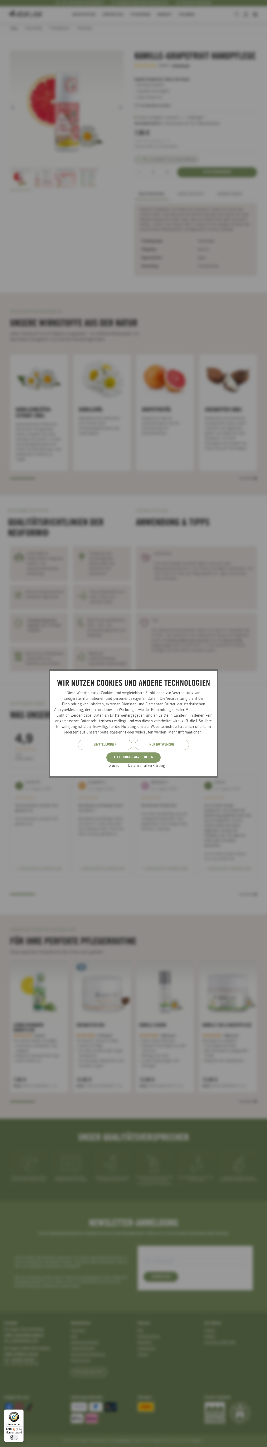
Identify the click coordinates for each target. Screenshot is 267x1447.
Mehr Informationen (185, 733)
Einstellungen (105, 744)
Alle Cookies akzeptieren (133, 757)
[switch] (14, 1437)
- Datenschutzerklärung (145, 766)
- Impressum (113, 766)
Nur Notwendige (162, 744)
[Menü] (21, 1412)
